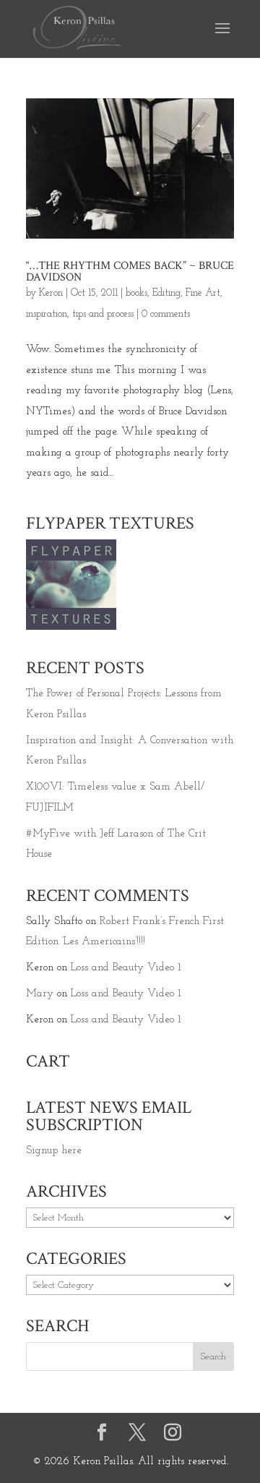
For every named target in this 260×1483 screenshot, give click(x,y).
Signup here (54, 1150)
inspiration (46, 314)
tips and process (103, 314)
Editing (166, 293)
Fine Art (203, 293)
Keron (51, 293)
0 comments (166, 314)
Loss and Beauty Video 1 (126, 967)
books (136, 293)
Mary (39, 993)
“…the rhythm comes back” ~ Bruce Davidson (130, 271)
